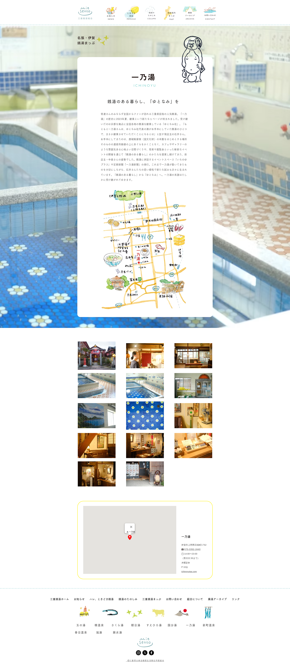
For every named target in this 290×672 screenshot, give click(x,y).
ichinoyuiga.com (189, 571)
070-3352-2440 (192, 549)
